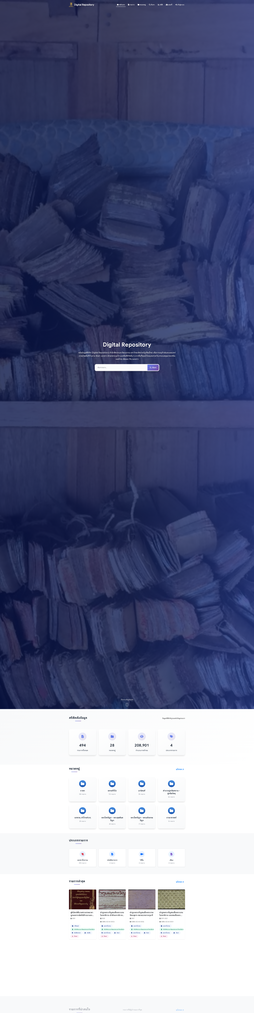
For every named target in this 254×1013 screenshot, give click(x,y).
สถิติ (161, 5)
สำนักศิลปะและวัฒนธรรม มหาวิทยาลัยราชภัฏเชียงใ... (84, 929)
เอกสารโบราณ (107, 926)
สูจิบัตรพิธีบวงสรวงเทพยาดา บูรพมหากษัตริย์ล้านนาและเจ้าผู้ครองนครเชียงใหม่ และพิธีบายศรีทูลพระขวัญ (82, 916)
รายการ (132, 5)
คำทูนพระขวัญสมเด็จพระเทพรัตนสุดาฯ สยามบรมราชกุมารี (141, 913)
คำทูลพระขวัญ (165, 964)
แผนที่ (170, 5)
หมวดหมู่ (143, 5)
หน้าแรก (122, 5)
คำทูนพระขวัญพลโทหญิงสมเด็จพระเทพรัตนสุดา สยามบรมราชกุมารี (112, 967)
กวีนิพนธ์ (76, 926)
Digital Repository (84, 4)
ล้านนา (75, 936)
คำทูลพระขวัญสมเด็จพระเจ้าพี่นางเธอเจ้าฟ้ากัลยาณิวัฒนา (142, 966)
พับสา (118, 933)
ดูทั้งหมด (179, 769)
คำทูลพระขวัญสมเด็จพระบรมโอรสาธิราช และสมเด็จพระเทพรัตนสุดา (171, 915)
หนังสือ (88, 933)
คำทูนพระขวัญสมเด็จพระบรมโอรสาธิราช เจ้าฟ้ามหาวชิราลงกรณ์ (112, 915)
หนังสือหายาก (77, 933)
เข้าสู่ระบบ (180, 5)
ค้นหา (153, 5)
